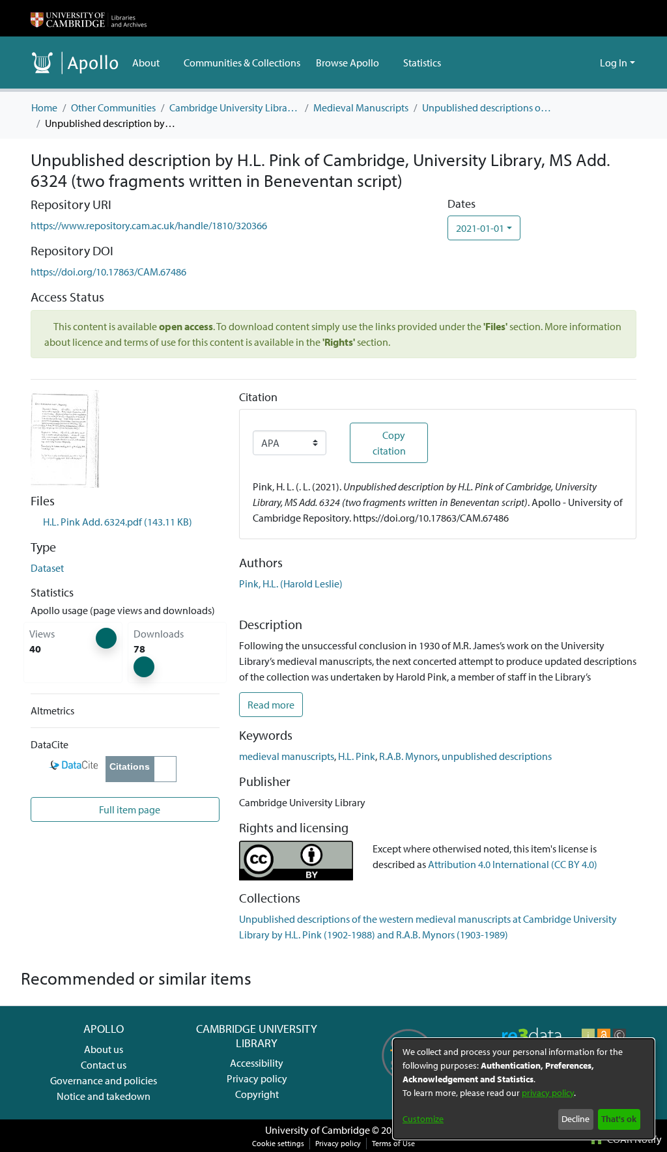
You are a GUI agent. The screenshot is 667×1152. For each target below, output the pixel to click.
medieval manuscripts (286, 756)
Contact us (103, 1064)
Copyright (257, 1094)
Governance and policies (103, 1080)
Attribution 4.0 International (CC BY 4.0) (512, 864)
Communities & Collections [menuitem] (242, 62)
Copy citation (389, 442)
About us (103, 1049)
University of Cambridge (317, 1129)
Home (44, 107)
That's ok (618, 1119)
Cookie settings (278, 1143)
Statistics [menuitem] (422, 62)
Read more (271, 704)
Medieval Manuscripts (360, 107)
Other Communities (113, 107)
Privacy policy (257, 1078)
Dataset (47, 567)
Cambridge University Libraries (234, 107)
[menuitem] (150, 62)
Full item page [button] (128, 809)
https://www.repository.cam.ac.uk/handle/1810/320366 (149, 225)
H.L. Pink (356, 756)
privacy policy (548, 1093)
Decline (575, 1119)
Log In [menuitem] (613, 62)
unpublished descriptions (497, 756)
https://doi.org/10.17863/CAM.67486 (108, 271)
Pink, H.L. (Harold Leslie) (291, 583)
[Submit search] (569, 62)
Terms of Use (393, 1143)
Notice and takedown (103, 1096)
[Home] (89, 18)
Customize (423, 1119)
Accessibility (256, 1062)
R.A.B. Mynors (408, 756)
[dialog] (523, 1089)
